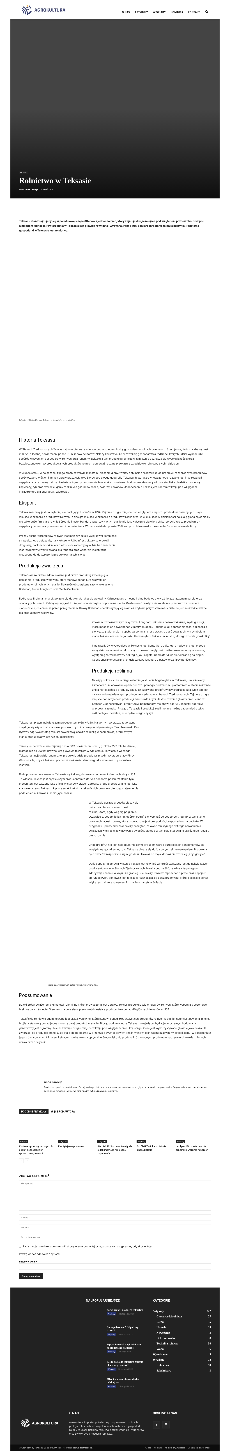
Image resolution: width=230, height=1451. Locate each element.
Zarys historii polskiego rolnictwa (125, 1310)
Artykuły (141, 12)
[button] (206, 12)
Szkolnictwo (164, 1370)
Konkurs (177, 12)
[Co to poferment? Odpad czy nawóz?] (95, 1332)
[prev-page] (21, 1160)
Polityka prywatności (174, 1447)
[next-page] (27, 1160)
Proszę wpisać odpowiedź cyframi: (39, 1253)
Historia (161, 1327)
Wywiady (159, 12)
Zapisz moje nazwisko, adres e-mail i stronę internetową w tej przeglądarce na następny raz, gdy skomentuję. (87, 1246)
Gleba (160, 1321)
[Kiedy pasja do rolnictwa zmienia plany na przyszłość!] (95, 1366)
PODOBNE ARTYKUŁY (33, 1111)
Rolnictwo (163, 1365)
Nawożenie (163, 1332)
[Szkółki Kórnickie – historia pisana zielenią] (154, 1131)
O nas (126, 12)
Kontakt (194, 12)
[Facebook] (156, 1425)
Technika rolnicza (167, 1343)
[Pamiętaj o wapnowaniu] (75, 1131)
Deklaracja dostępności (199, 1447)
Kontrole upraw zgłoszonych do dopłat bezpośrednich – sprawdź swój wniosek (36, 1150)
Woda (160, 1348)
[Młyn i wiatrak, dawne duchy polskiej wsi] (95, 1384)
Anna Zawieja (31, 189)
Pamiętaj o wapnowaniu (71, 1146)
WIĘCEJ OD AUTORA (63, 1111)
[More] (154, 208)
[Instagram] (166, 1424)
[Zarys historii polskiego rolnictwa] (95, 1314)
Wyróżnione (160, 1354)
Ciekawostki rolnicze (169, 1316)
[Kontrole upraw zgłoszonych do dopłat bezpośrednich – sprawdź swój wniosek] (36, 1131)
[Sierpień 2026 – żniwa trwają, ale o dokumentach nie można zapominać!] (115, 1131)
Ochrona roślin (166, 1338)
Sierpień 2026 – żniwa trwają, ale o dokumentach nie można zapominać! (114, 1150)
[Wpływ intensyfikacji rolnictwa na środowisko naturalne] (95, 1349)
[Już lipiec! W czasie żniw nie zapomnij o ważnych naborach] (193, 1131)
